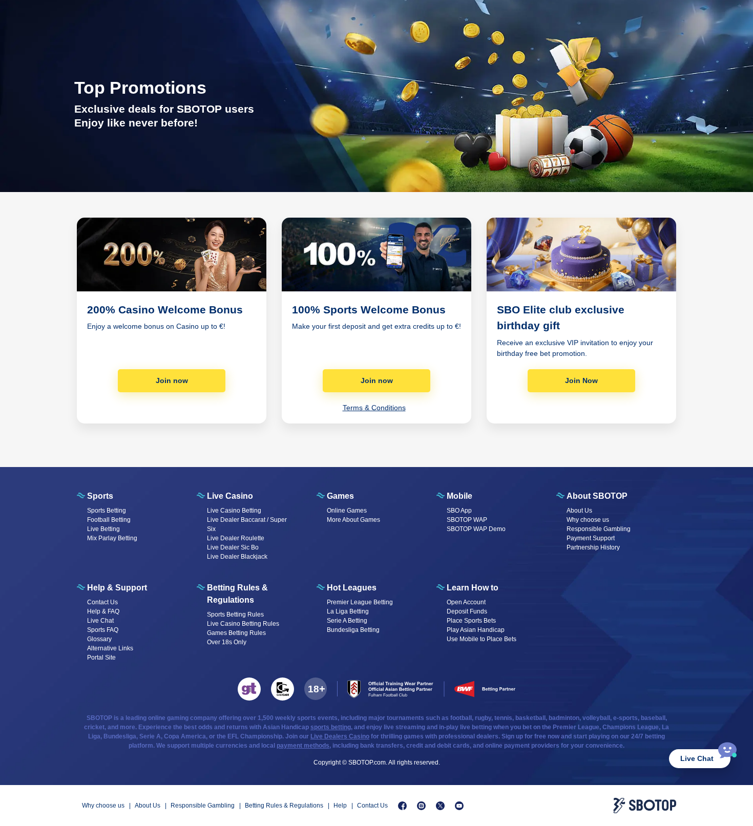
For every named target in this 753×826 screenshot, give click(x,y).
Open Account (466, 602)
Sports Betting (106, 510)
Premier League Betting (360, 602)
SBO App (459, 510)
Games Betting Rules (236, 633)
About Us (579, 510)
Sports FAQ (102, 629)
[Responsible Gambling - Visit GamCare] (282, 689)
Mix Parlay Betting (112, 538)
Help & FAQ (103, 611)
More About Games (353, 519)
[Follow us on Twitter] (440, 805)
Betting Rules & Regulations (284, 805)
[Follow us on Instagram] (421, 805)
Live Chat (697, 758)
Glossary (99, 639)
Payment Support (591, 538)
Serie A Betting (347, 620)
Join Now (581, 380)
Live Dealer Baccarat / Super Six (247, 524)
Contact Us (102, 602)
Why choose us (588, 519)
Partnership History (593, 547)
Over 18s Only (226, 642)
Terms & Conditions (374, 408)
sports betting (330, 727)
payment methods (303, 745)
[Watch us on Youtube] (459, 805)
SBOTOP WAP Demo (476, 529)
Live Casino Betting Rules (243, 623)
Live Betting (103, 529)
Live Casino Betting (234, 510)
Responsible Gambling (599, 529)
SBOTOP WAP (467, 519)
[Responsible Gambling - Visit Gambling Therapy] (249, 689)
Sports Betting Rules (235, 614)
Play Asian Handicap (476, 629)
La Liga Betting (348, 611)
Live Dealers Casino (339, 736)
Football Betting (109, 519)
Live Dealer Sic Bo (233, 547)
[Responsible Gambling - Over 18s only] (315, 688)
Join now (172, 380)
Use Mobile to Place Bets (481, 639)
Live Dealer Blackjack (237, 556)
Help (340, 805)
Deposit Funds (467, 611)
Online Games (347, 510)
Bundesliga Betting (353, 629)
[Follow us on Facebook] (402, 805)
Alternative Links (110, 648)
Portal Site (101, 657)
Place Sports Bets (471, 620)
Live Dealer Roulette (235, 538)
